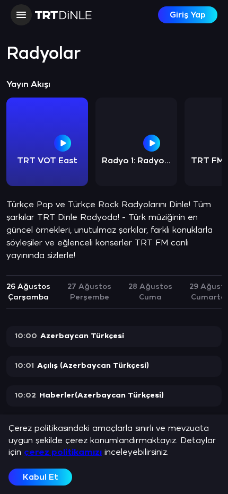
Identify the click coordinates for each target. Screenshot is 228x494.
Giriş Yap (188, 15)
